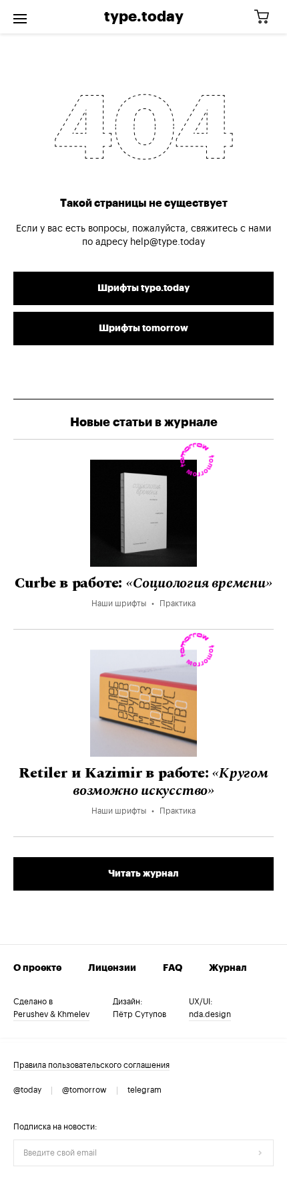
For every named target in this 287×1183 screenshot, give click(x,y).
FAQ (172, 968)
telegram (144, 1090)
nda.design (210, 1014)
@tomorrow (84, 1090)
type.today (144, 16)
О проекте (37, 968)
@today (27, 1090)
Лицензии (112, 968)
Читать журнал (143, 874)
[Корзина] (266, 17)
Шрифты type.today (143, 288)
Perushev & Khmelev (51, 1014)
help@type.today (167, 242)
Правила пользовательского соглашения (91, 1065)
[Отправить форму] (260, 1153)
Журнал (228, 968)
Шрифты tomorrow (143, 328)
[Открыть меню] (20, 16)
